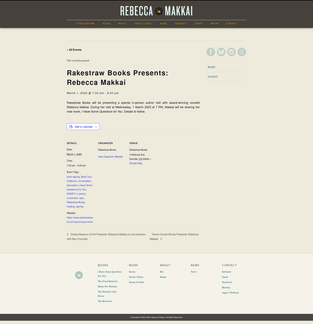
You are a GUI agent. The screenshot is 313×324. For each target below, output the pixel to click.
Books (106, 23)
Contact (231, 23)
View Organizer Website (110, 156)
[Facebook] (210, 52)
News (163, 23)
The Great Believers (108, 281)
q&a (82, 197)
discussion (72, 185)
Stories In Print (136, 282)
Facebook (227, 282)
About (122, 23)
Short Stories (143, 23)
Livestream (72, 197)
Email (225, 276)
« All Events (74, 49)
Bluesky (226, 287)
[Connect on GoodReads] (241, 52)
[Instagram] (231, 52)
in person (81, 193)
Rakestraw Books (76, 202)
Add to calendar (84, 126)
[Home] (156, 11)
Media (214, 23)
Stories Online (136, 276)
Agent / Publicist (230, 292)
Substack (180, 23)
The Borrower (105, 301)
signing (79, 206)
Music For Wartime (107, 286)
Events (198, 23)
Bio (162, 271)
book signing (73, 176)
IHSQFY (71, 193)
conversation (84, 181)
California (72, 181)
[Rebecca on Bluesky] (221, 52)
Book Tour (86, 176)
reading (71, 206)
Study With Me (85, 23)
